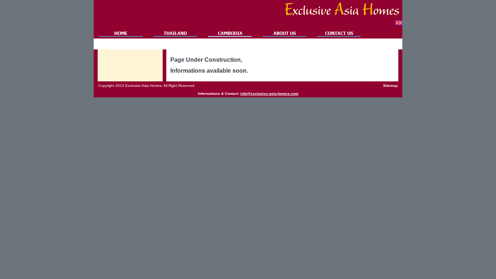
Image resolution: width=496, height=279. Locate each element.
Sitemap (390, 86)
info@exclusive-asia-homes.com (269, 94)
